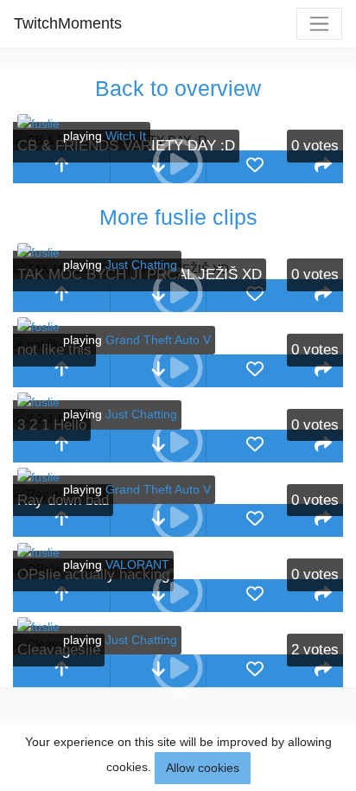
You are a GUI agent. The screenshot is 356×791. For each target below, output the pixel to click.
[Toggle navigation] (319, 24)
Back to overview (178, 88)
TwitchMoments (68, 23)
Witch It (125, 136)
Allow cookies (202, 768)
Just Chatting (141, 264)
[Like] (255, 166)
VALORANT (137, 564)
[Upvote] (61, 166)
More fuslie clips (178, 217)
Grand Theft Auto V (158, 340)
